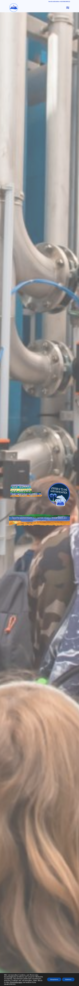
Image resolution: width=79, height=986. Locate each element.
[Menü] (67, 7)
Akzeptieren (54, 979)
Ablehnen (68, 979)
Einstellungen (16, 982)
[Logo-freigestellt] (13, 7)
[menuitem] (67, 7)
